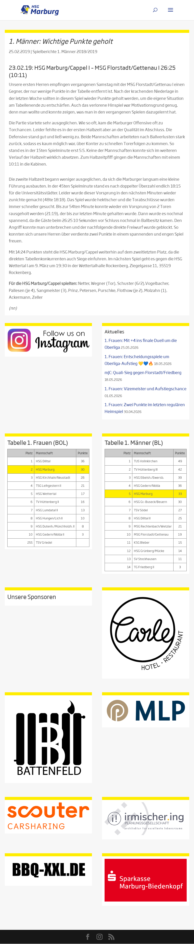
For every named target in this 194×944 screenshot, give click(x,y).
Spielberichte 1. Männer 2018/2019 (65, 51)
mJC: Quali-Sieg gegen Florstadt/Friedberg (143, 372)
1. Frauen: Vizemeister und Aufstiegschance (145, 389)
